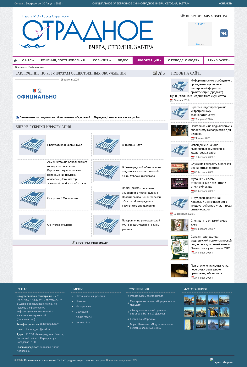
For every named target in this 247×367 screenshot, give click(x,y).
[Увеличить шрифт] (160, 73)
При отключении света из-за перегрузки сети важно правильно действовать (209, 269)
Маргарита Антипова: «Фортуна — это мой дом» (152, 303)
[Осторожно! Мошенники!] (31, 198)
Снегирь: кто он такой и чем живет (209, 222)
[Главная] (15, 60)
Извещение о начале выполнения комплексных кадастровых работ (208, 148)
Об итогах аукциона (59, 224)
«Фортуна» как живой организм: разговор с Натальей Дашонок (148, 312)
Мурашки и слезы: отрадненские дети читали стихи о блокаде (208, 182)
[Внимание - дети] (106, 145)
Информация (99, 242)
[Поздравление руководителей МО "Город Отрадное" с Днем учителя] (106, 225)
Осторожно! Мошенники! (63, 198)
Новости (80, 301)
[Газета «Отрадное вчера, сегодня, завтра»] (90, 31)
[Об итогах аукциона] (31, 225)
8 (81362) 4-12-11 (50, 324)
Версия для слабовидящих (206, 15)
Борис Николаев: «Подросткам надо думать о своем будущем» (151, 326)
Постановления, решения (90, 296)
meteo (200, 44)
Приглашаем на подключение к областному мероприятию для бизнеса (211, 129)
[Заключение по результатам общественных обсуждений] (37, 108)
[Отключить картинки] (155, 73)
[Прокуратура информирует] (31, 145)
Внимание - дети (132, 144)
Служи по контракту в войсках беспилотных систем (211, 165)
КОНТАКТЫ (226, 3)
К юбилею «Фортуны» (143, 319)
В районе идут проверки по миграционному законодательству (208, 110)
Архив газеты (83, 316)
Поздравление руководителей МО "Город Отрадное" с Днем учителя (141, 225)
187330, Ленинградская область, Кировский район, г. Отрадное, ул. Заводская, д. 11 (40, 338)
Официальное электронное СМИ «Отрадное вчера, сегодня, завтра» (140, 3)
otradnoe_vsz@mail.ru (37, 329)
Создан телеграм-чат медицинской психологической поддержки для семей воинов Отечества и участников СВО (211, 242)
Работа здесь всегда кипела (146, 295)
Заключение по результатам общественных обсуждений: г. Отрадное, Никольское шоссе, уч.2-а (80, 117)
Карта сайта (83, 322)
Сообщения (82, 311)
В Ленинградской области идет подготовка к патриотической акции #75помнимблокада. (141, 171)
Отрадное (200, 23)
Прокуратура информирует (64, 144)
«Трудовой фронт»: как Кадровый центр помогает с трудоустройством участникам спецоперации (211, 203)
